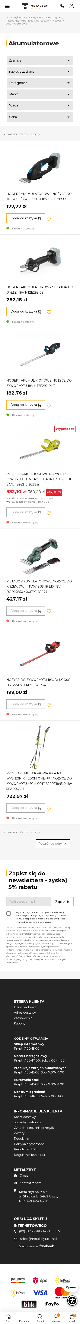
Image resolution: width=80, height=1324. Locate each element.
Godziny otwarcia (31, 1038)
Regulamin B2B (26, 1149)
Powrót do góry (53, 843)
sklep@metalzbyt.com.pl (38, 1239)
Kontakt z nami (30, 1183)
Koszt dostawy (25, 1117)
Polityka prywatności (29, 1144)
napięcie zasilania (40, 71)
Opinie (71, 1287)
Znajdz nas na (28, 1246)
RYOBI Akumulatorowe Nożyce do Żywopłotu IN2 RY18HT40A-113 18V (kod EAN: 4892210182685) (39, 479)
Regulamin (22, 1139)
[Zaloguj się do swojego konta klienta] (71, 7)
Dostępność (40, 82)
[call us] (61, 7)
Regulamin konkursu (29, 1155)
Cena (40, 117)
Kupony (19, 1023)
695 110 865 (51, 1231)
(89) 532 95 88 (29, 1231)
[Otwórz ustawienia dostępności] (72, 1300)
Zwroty (19, 1133)
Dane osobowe (25, 1007)
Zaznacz (40, 60)
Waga (40, 105)
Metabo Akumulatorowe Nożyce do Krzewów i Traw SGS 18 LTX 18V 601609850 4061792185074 (39, 586)
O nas (24, 1175)
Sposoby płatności (27, 1122)
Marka (40, 94)
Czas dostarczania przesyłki (34, 1128)
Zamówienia (23, 1018)
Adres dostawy (25, 1012)
